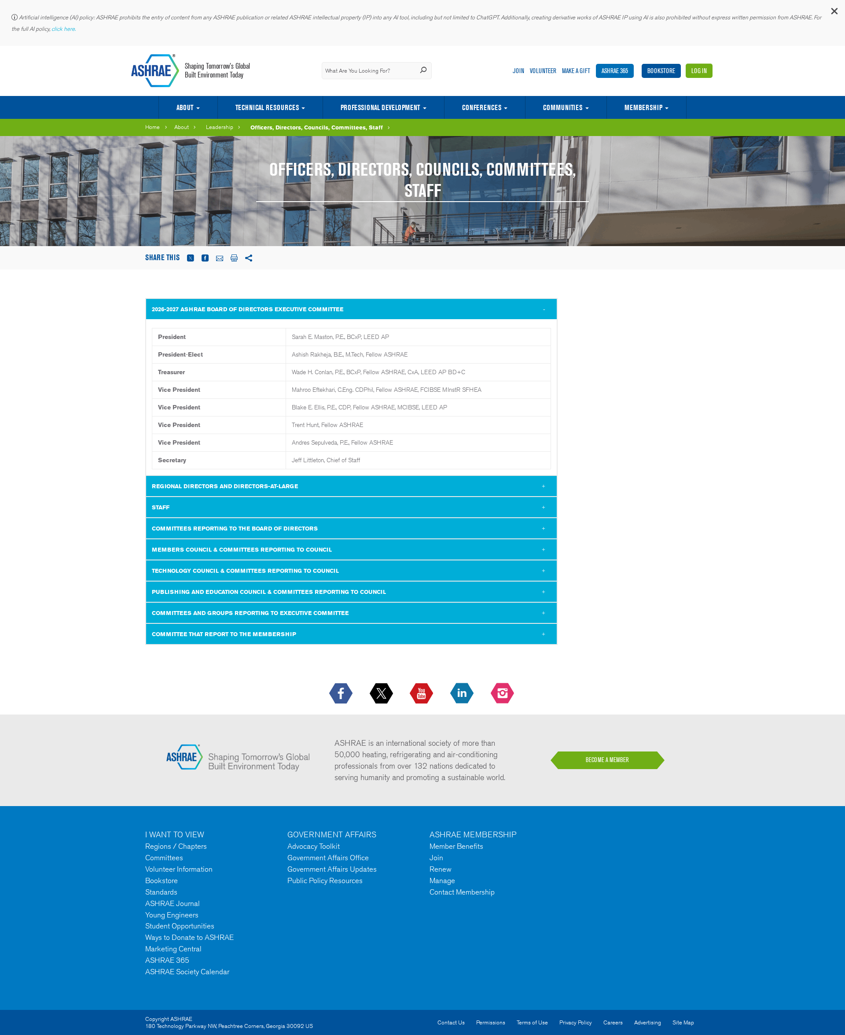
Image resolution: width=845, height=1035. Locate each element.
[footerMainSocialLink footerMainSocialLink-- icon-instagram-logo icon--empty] (503, 694)
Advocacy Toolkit (313, 846)
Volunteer (543, 70)
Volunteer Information (179, 869)
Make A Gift (576, 70)
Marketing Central (173, 948)
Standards (161, 892)
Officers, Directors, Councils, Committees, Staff (316, 127)
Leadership (219, 127)
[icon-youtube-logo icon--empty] (422, 694)
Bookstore (661, 70)
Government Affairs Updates (332, 869)
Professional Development (380, 107)
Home (152, 127)
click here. (64, 29)
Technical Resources (267, 107)
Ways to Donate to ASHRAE (189, 937)
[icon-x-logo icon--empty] (382, 694)
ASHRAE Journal (172, 903)
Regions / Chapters (176, 846)
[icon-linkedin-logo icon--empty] (463, 694)
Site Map (683, 1022)
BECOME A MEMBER (607, 760)
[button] (834, 13)
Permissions (490, 1022)
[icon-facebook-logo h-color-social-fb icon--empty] (342, 694)
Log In (699, 70)
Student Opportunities (179, 925)
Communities (562, 107)
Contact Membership (462, 892)
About (184, 107)
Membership (643, 107)
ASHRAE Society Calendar (187, 971)
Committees (164, 857)
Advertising (647, 1022)
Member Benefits (456, 846)
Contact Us (451, 1022)
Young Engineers (171, 914)
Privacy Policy (575, 1022)
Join (518, 70)
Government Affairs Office (328, 857)
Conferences (481, 107)
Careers (613, 1022)
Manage (442, 880)
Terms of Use (532, 1022)
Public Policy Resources (325, 880)
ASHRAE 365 (615, 70)
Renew (441, 869)
